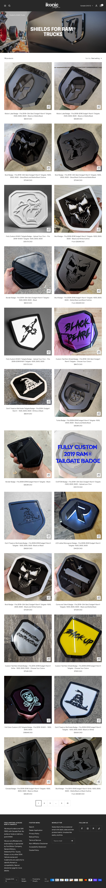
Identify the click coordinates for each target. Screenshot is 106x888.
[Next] (67, 803)
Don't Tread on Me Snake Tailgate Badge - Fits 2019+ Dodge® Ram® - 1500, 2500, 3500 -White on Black (28, 409)
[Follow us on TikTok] (99, 828)
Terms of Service (35, 840)
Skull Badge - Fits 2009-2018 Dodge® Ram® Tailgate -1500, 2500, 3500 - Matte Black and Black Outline (78, 299)
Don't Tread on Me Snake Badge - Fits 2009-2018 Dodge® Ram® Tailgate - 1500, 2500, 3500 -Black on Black (28, 544)
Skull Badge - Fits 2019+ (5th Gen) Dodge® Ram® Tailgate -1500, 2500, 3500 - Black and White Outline (28, 605)
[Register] (72, 840)
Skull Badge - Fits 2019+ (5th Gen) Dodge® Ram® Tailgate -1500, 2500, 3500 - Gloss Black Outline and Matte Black (78, 176)
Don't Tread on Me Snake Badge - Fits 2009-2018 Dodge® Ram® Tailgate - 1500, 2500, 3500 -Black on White (78, 728)
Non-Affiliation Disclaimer (38, 843)
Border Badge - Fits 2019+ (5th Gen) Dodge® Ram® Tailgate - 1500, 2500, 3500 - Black (28, 299)
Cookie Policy (34, 850)
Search (31, 827)
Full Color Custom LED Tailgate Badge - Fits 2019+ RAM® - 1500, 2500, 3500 (28, 728)
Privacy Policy (34, 834)
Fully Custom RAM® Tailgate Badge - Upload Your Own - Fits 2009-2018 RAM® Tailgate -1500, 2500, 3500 (28, 360)
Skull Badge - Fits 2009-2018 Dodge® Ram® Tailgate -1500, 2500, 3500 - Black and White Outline (78, 237)
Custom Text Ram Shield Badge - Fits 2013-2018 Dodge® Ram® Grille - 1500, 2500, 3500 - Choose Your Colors (28, 667)
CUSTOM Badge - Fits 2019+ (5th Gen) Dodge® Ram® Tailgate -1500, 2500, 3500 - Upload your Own (78, 483)
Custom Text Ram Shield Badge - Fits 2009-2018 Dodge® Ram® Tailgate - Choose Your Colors (78, 667)
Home (6, 15)
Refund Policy (34, 837)
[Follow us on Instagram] (87, 828)
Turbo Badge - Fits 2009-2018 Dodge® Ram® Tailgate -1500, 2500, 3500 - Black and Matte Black (78, 421)
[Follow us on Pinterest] (93, 828)
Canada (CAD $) (85, 6)
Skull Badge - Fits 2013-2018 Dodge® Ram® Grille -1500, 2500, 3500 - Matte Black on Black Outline (78, 790)
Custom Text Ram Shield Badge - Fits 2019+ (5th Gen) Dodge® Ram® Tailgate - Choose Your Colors (78, 360)
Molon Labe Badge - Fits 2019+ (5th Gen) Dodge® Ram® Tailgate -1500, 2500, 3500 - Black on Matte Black (28, 115)
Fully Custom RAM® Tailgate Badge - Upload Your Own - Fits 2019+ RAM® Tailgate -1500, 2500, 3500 (28, 237)
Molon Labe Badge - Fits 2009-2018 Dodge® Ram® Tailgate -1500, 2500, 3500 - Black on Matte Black (78, 115)
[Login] (96, 6)
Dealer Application (35, 830)
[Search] (9, 6)
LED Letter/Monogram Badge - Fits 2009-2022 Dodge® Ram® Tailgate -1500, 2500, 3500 (78, 544)
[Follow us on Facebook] (82, 828)
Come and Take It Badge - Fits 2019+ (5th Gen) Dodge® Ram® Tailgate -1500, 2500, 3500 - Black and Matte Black (78, 605)
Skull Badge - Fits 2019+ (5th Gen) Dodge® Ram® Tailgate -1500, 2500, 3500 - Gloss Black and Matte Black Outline (28, 176)
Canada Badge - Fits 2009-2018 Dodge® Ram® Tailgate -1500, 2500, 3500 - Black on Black (27, 790)
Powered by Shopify (36, 880)
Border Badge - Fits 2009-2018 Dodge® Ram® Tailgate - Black (27, 482)
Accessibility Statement (37, 847)
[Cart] (101, 6)
